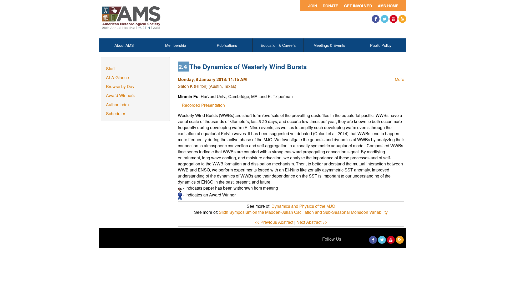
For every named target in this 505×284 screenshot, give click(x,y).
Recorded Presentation (203, 105)
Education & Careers (278, 45)
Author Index (118, 105)
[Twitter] (384, 19)
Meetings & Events (329, 45)
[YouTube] (393, 19)
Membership (175, 45)
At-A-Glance (117, 77)
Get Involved (358, 5)
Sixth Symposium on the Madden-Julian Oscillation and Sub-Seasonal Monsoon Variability (303, 212)
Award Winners (120, 95)
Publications (227, 45)
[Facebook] (376, 19)
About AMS (124, 45)
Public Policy (380, 45)
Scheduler (115, 113)
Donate (330, 5)
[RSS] (402, 19)
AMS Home (388, 5)
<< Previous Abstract (274, 222)
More (399, 79)
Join (312, 5)
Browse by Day (120, 86)
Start (110, 68)
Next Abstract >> (311, 222)
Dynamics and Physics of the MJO (303, 206)
